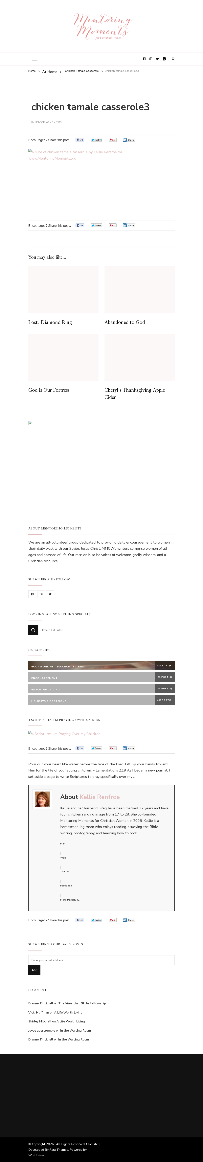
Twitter (64, 871)
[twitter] (50, 594)
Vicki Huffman (38, 1012)
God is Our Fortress (49, 390)
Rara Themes (58, 1150)
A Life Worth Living (68, 1012)
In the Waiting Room (75, 1030)
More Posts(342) (70, 900)
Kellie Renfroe (100, 797)
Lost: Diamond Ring (50, 322)
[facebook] (32, 594)
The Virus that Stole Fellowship (82, 1003)
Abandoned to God (124, 322)
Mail (62, 843)
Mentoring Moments (48, 122)
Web (63, 858)
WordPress (36, 1155)
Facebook (66, 885)
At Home (49, 71)
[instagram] (41, 594)
